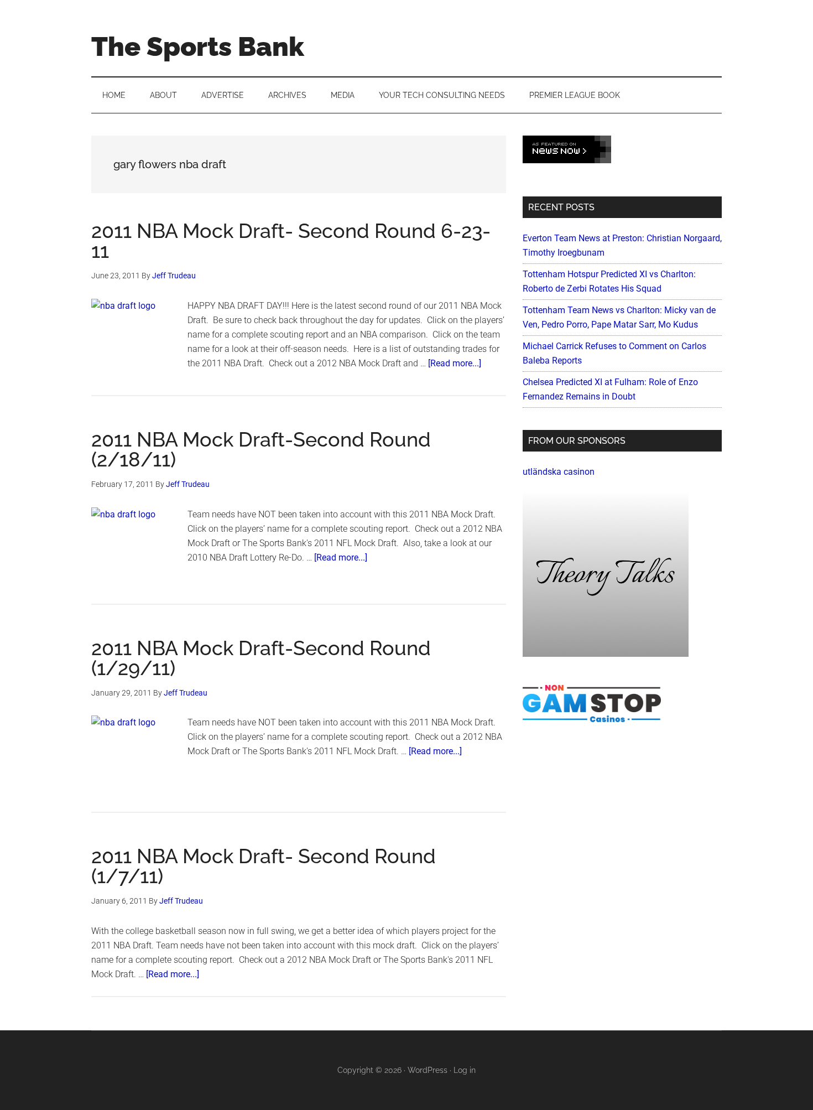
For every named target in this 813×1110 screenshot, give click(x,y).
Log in (465, 1070)
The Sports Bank (197, 46)
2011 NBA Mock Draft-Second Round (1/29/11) (261, 658)
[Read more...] (454, 363)
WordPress (427, 1070)
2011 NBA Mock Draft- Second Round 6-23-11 (291, 240)
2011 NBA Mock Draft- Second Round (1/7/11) (263, 866)
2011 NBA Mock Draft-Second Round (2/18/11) (261, 449)
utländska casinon (559, 471)
